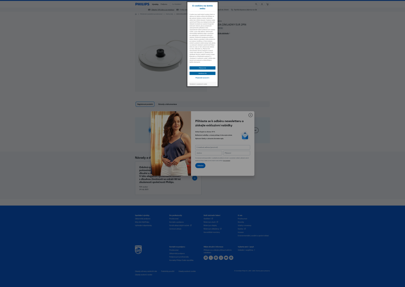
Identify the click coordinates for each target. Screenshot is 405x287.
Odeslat (200, 165)
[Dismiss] (250, 115)
